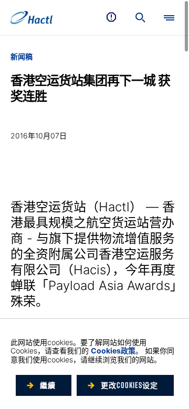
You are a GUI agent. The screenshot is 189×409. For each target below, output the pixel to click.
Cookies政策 (113, 350)
